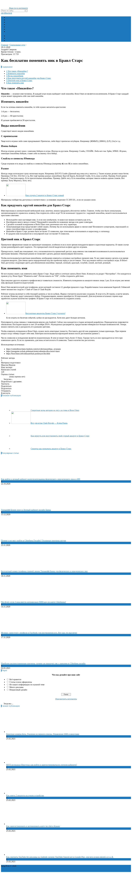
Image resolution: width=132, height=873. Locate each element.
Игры (8, 17)
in (9, 13)
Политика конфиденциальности (31, 866)
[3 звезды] (5, 376)
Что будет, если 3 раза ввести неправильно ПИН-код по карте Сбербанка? (33, 602)
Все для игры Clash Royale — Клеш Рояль (49, 423)
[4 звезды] (6, 376)
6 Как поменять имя (15, 83)
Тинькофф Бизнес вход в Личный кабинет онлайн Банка (26, 510)
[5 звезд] (8, 376)
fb (5, 13)
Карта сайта (78, 866)
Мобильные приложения (17, 20)
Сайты (9, 24)
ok (2, 13)
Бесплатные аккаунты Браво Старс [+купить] (45, 313)
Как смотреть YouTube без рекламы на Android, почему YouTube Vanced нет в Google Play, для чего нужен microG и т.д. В (60, 857)
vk (11, 13)
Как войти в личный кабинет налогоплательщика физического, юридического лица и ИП (40, 479)
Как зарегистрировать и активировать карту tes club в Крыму (33, 826)
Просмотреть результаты (66, 699)
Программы (11, 22)
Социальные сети (14, 29)
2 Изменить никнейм (15, 73)
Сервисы (10, 27)
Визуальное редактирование (18, 40)
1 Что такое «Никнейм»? (17, 71)
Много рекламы (16, 687)
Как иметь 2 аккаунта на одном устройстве (25, 795)
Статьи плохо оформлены (20, 682)
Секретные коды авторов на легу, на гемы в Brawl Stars (55, 410)
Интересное (11, 31)
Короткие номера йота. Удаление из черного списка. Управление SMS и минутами (42, 734)
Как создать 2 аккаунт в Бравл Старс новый (45, 195)
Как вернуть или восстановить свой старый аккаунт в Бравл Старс (60, 436)
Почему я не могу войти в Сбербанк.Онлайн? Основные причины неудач (33, 540)
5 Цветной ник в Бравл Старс (19, 80)
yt (4, 13)
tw (7, 13)
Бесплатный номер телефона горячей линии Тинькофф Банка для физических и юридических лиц (44, 571)
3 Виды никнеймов (14, 76)
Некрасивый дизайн (18, 690)
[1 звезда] (2, 376)
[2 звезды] (3, 376)
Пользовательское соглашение (59, 866)
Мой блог (10, 36)
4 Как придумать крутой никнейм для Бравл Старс (28, 78)
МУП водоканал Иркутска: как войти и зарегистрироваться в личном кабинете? (41, 765)
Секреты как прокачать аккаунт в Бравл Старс (51, 449)
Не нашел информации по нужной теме (26, 685)
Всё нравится (15, 679)
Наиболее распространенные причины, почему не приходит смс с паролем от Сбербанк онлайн (43, 663)
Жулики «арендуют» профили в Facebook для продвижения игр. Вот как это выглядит (39, 633)
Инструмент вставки (15, 38)
